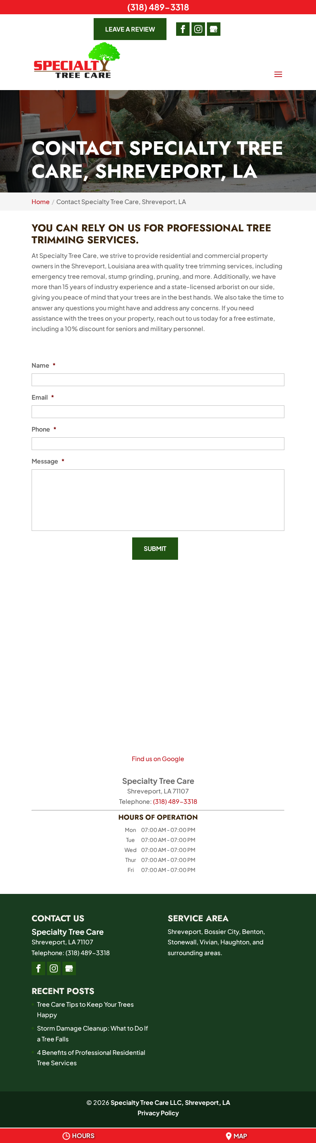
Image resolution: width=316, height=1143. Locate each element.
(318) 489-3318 (158, 7)
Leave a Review (130, 29)
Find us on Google (158, 759)
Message (48, 461)
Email (43, 397)
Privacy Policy (158, 1113)
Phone (44, 429)
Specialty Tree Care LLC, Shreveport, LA (170, 1102)
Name (44, 365)
